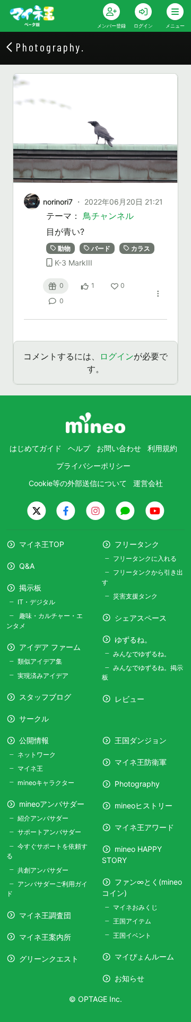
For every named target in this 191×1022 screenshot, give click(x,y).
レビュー (129, 698)
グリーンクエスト (49, 958)
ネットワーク (37, 755)
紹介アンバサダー (43, 818)
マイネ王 (30, 768)
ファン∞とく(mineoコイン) (142, 887)
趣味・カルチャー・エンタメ (44, 620)
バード (100, 248)
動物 (64, 248)
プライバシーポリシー (93, 465)
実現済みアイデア (43, 676)
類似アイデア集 (40, 661)
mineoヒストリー (143, 805)
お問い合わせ (119, 448)
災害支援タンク (135, 596)
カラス (140, 248)
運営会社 (148, 483)
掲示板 (30, 587)
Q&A (26, 565)
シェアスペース (141, 617)
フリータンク (137, 544)
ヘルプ (79, 448)
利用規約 (162, 448)
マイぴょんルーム (144, 956)
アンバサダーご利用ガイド (47, 888)
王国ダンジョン (141, 740)
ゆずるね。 (133, 639)
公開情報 (34, 740)
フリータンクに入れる (145, 558)
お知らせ (129, 978)
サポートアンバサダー (49, 832)
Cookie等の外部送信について (78, 483)
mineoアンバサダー (51, 803)
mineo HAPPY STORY (132, 854)
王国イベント (132, 935)
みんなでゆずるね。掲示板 (142, 672)
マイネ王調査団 (45, 915)
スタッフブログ (45, 696)
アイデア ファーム (50, 646)
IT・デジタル (36, 602)
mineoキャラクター (46, 783)
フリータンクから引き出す (142, 577)
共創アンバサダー (43, 870)
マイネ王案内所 (45, 936)
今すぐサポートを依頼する (47, 851)
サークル (34, 718)
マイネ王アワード (144, 827)
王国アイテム (132, 921)
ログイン (117, 356)
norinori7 (58, 201)
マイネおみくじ (135, 907)
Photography (137, 783)
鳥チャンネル (108, 215)
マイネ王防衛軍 (141, 761)
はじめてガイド (36, 448)
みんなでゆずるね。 (141, 654)
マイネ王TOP (41, 544)
